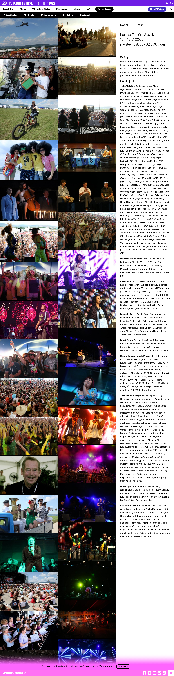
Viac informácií (106, 666)
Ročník (124, 25)
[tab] (22, 9)
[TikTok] (164, 673)
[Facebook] (144, 673)
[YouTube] (149, 673)
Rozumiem (123, 666)
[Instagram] (154, 673)
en (171, 3)
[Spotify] (159, 673)
